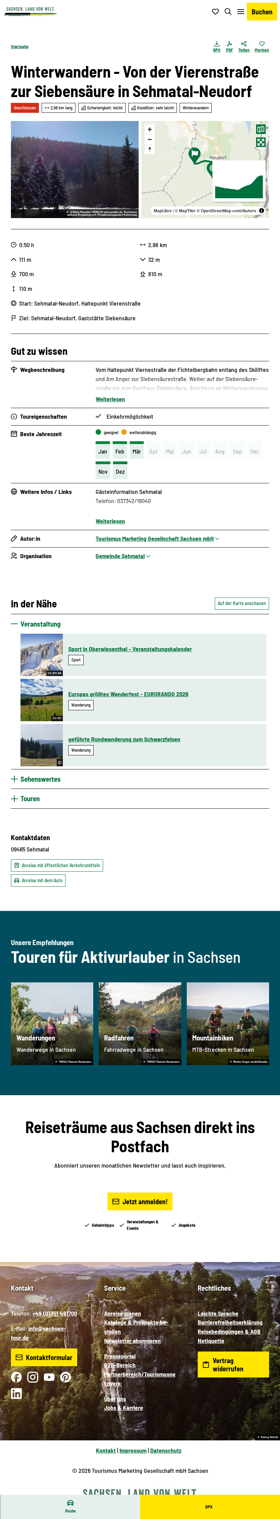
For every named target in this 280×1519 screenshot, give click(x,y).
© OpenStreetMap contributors (226, 210)
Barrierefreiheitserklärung (230, 1322)
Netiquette (211, 1340)
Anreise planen (122, 1313)
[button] (266, 1491)
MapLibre (163, 210)
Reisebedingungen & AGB (229, 1331)
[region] (205, 169)
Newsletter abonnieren (132, 1340)
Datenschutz (165, 1450)
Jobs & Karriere (123, 1407)
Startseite (19, 46)
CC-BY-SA (54, 673)
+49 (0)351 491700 (54, 1313)
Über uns (115, 1398)
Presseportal (120, 1356)
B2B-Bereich (120, 1365)
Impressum (133, 1450)
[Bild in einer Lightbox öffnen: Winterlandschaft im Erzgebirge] (75, 169)
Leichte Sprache (218, 1313)
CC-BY (57, 718)
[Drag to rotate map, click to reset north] (150, 149)
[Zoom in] (150, 129)
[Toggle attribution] (261, 210)
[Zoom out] (150, 139)
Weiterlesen (110, 399)
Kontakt (106, 1450)
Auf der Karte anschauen (242, 603)
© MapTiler (185, 210)
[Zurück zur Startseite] (30, 11)
